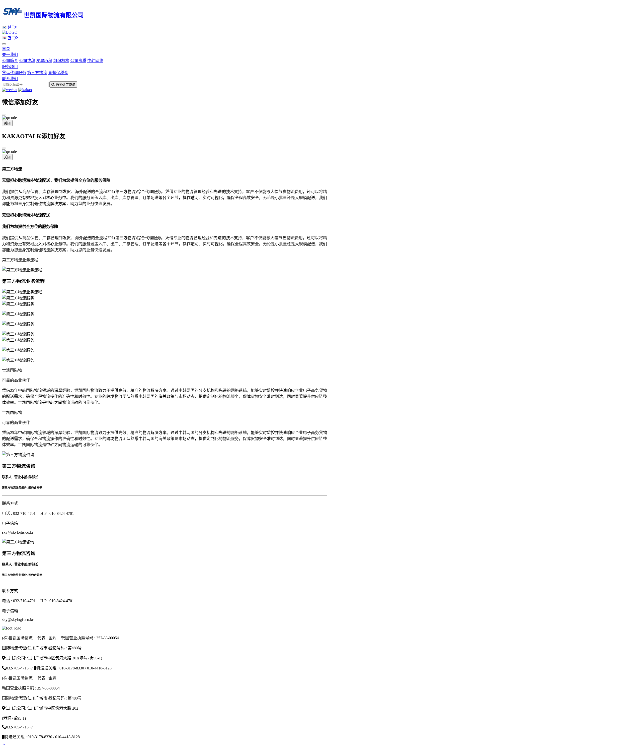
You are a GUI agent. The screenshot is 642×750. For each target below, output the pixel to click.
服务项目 (10, 67)
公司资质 (78, 60)
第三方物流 (37, 73)
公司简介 (10, 60)
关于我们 (10, 54)
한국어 (13, 27)
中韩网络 (95, 60)
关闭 (7, 123)
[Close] (4, 114)
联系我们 (10, 79)
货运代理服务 (14, 73)
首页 (6, 48)
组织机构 (61, 60)
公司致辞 (27, 60)
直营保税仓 (58, 73)
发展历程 (44, 60)
